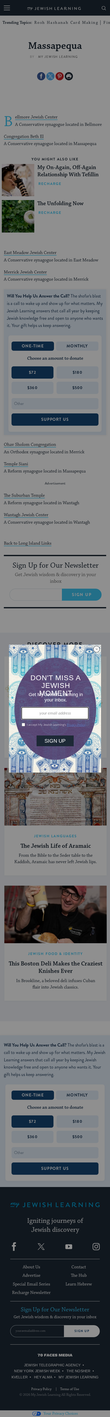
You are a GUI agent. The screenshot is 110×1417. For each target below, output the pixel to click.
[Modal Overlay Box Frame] (55, 709)
